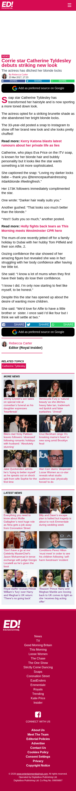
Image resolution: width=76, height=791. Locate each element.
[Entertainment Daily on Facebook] (38, 714)
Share (13, 81)
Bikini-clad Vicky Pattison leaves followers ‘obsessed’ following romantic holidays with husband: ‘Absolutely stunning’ (19, 440)
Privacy (38, 761)
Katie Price (38, 698)
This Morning (38, 649)
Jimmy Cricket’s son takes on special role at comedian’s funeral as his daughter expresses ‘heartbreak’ (19, 405)
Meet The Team (38, 734)
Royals (38, 689)
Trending (38, 693)
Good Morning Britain (38, 645)
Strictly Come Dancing (38, 667)
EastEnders (38, 680)
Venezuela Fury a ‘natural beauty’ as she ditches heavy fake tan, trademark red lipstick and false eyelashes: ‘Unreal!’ (54, 405)
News (5, 56)
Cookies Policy (38, 752)
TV (38, 640)
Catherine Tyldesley (13, 365)
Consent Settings (38, 756)
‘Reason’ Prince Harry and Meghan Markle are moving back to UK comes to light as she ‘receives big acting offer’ (55, 595)
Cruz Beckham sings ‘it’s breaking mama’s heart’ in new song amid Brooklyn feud (54, 438)
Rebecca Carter (20, 74)
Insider (38, 702)
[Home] (7, 5)
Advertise (38, 743)
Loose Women (38, 654)
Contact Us (38, 747)
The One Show (38, 662)
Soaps (38, 671)
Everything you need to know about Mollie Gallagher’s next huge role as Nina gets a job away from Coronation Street (19, 522)
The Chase (38, 658)
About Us (38, 730)
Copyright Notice (38, 765)
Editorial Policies (38, 739)
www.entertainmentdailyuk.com (32, 774)
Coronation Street (38, 676)
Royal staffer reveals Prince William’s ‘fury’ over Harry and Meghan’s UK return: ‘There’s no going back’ (20, 593)
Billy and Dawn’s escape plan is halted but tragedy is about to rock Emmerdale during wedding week (55, 520)
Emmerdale (38, 685)
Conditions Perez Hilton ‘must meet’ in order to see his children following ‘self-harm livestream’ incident (54, 555)
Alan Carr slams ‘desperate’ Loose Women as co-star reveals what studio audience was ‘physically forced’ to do (55, 475)
